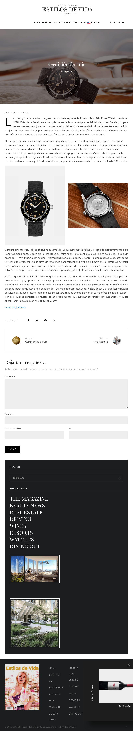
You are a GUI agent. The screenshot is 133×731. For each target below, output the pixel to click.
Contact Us (79, 22)
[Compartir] (28, 320)
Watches (22, 539)
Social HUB (65, 22)
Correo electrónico (14, 428)
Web (71, 428)
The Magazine (49, 22)
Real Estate (26, 512)
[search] (119, 478)
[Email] (54, 320)
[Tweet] (37, 320)
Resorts (21, 532)
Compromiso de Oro (36, 340)
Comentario (11, 376)
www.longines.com (15, 307)
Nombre (9, 414)
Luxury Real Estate (73, 674)
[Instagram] (119, 22)
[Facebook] (111, 22)
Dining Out (25, 546)
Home (37, 22)
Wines (18, 525)
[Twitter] (115, 22)
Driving (20, 518)
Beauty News (27, 505)
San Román (124, 706)
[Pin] (45, 320)
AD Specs (54, 694)
